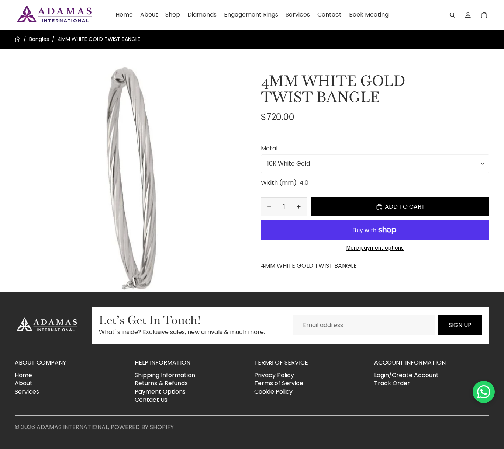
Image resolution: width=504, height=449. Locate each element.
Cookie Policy (273, 391)
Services (27, 391)
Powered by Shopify (142, 427)
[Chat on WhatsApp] (484, 392)
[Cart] (484, 15)
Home (23, 375)
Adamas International (72, 427)
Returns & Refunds (161, 383)
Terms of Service (278, 383)
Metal (269, 148)
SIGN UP (460, 325)
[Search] (452, 15)
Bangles (39, 39)
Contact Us (151, 400)
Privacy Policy (274, 375)
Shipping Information (165, 375)
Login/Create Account (406, 375)
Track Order (392, 383)
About (23, 383)
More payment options (375, 248)
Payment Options (160, 391)
